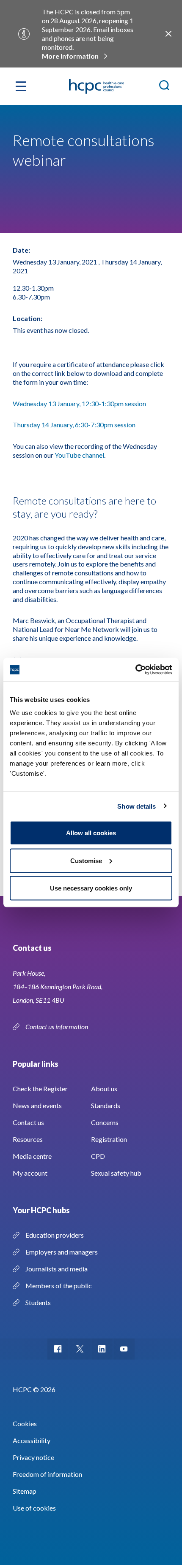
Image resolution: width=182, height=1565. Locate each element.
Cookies (25, 1423)
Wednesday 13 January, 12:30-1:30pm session (80, 403)
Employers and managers (61, 1252)
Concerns (105, 1122)
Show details (136, 805)
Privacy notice (33, 1457)
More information (70, 56)
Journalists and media (56, 1269)
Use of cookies (34, 1508)
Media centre (32, 1156)
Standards (105, 1105)
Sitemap (24, 1491)
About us (104, 1089)
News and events (37, 1105)
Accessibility (31, 1440)
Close (168, 33)
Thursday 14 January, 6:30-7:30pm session (75, 425)
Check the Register (40, 1089)
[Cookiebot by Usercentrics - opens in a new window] (135, 669)
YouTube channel (79, 455)
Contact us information (57, 1027)
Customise (86, 860)
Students (38, 1302)
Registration (109, 1139)
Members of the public (58, 1286)
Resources (28, 1139)
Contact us (28, 1122)
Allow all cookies (91, 832)
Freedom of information (47, 1474)
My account (30, 1173)
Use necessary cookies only (91, 888)
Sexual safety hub (116, 1173)
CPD (98, 1156)
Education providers (54, 1235)
